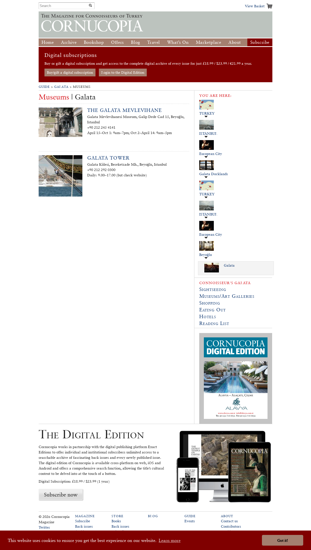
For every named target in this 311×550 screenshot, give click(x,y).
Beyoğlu (205, 254)
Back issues (84, 526)
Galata (61, 87)
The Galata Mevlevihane (124, 110)
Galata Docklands (213, 174)
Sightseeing (212, 289)
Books (116, 521)
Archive (69, 42)
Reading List (214, 323)
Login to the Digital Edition (122, 72)
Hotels (207, 316)
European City (210, 154)
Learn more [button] (170, 540)
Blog (135, 42)
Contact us (229, 521)
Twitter (44, 527)
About (234, 42)
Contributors (231, 526)
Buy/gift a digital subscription (70, 72)
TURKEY (207, 113)
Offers (117, 42)
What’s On (178, 42)
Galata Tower (108, 158)
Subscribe (259, 42)
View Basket (255, 6)
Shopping (209, 303)
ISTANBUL (208, 133)
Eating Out (212, 310)
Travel (153, 42)
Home (48, 42)
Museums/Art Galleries (226, 296)
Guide (44, 87)
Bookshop (94, 42)
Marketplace (208, 42)
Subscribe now (61, 494)
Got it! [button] (282, 540)
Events (189, 521)
